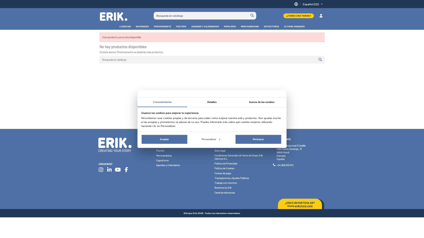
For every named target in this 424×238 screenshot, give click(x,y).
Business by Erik (223, 187)
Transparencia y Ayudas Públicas (231, 178)
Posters (160, 150)
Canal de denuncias (224, 192)
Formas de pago (222, 173)
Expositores (162, 160)
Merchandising (164, 155)
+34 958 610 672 (285, 165)
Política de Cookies (224, 168)
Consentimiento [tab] (162, 102)
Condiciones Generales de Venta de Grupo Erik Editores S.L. (238, 157)
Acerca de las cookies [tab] (261, 102)
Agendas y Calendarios (168, 165)
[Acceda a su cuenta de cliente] (321, 15)
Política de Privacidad (225, 163)
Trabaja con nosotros (225, 182)
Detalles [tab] (212, 102)
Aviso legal (219, 150)
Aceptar (164, 139)
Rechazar (258, 139)
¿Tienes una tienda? (298, 15)
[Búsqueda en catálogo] (252, 16)
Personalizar (209, 139)
